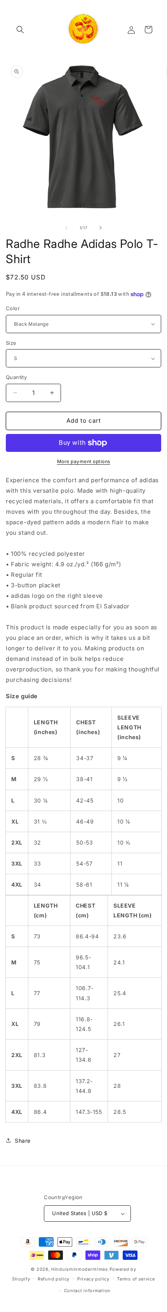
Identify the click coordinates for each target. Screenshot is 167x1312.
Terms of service (136, 1279)
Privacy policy (93, 1279)
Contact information (87, 1290)
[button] (20, 29)
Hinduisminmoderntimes (79, 1269)
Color (13, 308)
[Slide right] (100, 227)
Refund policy (54, 1279)
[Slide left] (66, 227)
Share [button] (23, 1140)
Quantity (16, 377)
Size (11, 343)
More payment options (83, 461)
